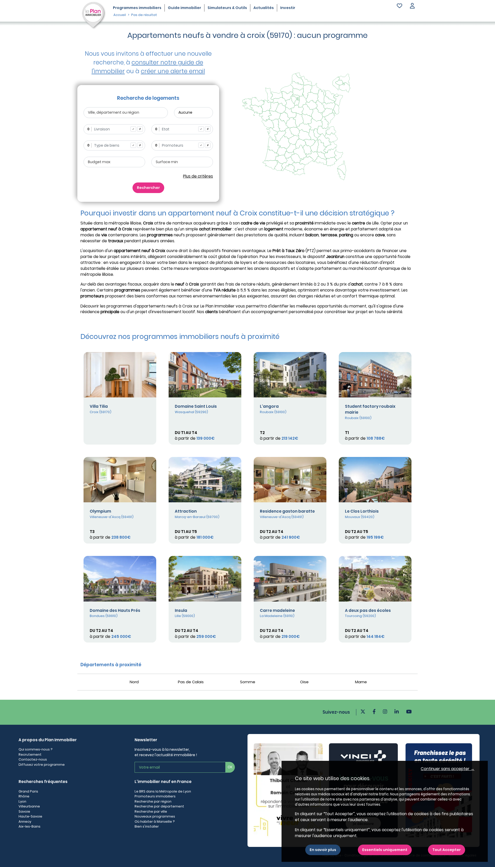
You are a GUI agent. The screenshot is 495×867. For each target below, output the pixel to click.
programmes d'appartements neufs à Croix (149, 306)
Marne (361, 682)
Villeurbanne (29, 806)
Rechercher (148, 187)
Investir (287, 7)
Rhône (24, 796)
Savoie (24, 811)
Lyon (22, 801)
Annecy (25, 821)
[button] (412, 6)
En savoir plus (323, 849)
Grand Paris (28, 791)
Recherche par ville (151, 811)
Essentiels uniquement (384, 849)
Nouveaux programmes (155, 816)
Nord (134, 682)
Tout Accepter (446, 849)
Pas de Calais (191, 682)
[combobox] (114, 129)
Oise (304, 682)
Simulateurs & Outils (227, 7)
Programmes (137, 7)
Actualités (263, 7)
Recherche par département (159, 806)
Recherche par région (153, 801)
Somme (247, 682)
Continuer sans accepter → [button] (447, 768)
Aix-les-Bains (29, 826)
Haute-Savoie (30, 816)
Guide (184, 7)
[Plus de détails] (120, 374)
